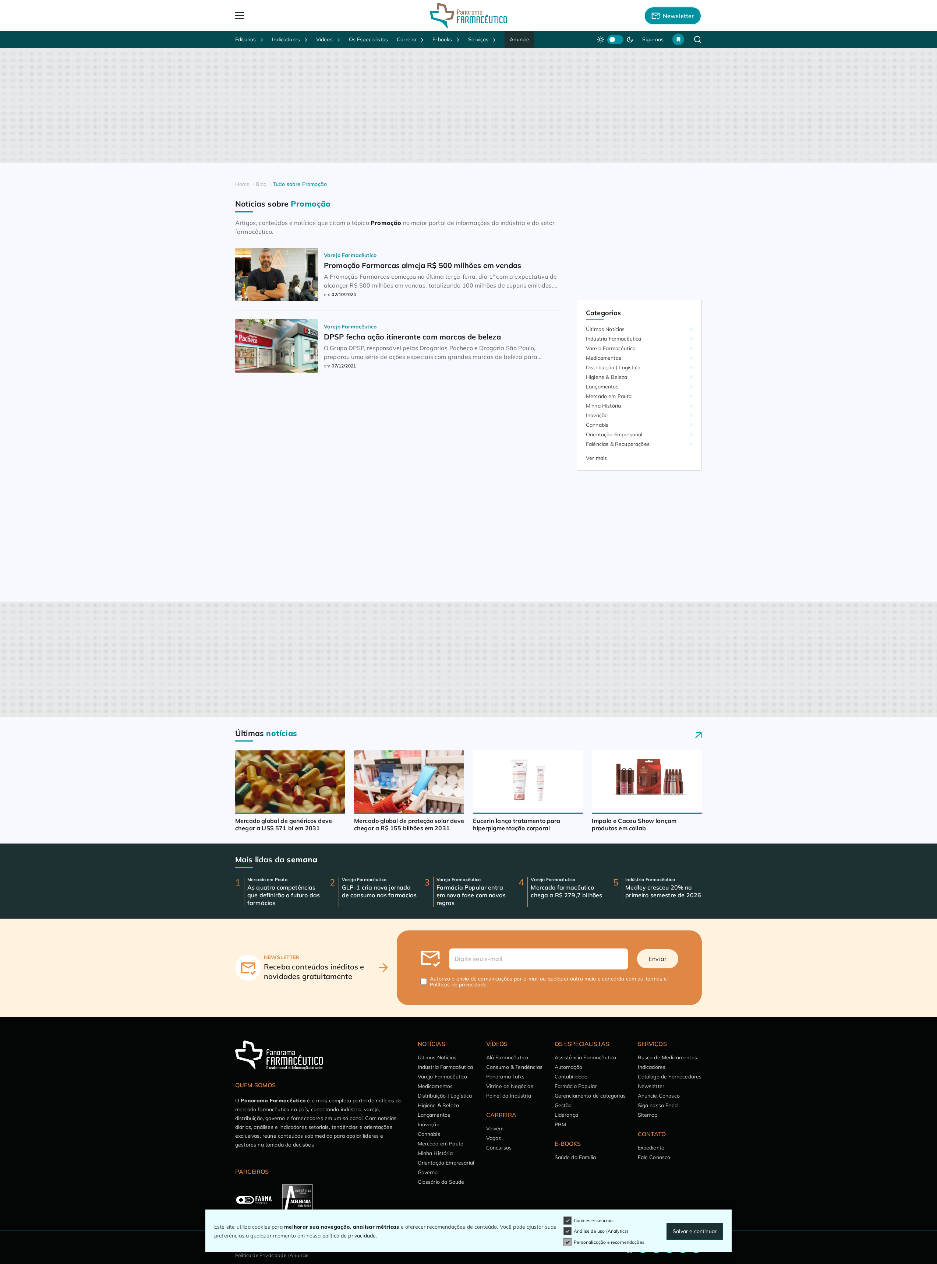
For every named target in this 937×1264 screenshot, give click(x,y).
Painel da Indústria (508, 1095)
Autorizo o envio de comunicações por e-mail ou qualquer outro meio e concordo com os (548, 981)
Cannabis (597, 425)
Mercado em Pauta (609, 396)
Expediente (651, 1147)
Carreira (406, 39)
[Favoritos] (678, 39)
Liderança (566, 1115)
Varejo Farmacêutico (611, 348)
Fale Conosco (654, 1157)
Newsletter (651, 1086)
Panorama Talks (505, 1076)
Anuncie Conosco (659, 1095)
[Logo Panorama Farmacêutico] (468, 15)
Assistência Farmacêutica (585, 1057)
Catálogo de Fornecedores (670, 1076)
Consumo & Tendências (514, 1067)
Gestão (563, 1105)
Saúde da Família (575, 1157)
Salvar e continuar (695, 1231)
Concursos (499, 1147)
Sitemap (648, 1115)
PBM (560, 1124)
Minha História (603, 405)
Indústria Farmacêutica (613, 338)
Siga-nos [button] (653, 39)
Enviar (657, 958)
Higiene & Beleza (606, 377)
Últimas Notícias (605, 329)
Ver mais (596, 458)
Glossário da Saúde (441, 1182)
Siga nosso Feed (658, 1105)
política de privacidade (349, 1235)
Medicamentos (603, 358)
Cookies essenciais (594, 1220)
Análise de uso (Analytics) (601, 1231)
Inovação (597, 415)
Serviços (478, 39)
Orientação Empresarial (614, 434)
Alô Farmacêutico (507, 1057)
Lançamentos (602, 386)
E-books (442, 39)
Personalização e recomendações (609, 1242)
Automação (568, 1067)
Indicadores (286, 39)
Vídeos (324, 39)
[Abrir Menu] (282, 15)
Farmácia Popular (576, 1086)
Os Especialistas (368, 39)
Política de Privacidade (260, 1255)
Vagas (493, 1138)
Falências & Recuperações (618, 444)
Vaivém (495, 1128)
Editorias (245, 39)
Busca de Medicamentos (667, 1057)
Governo (428, 1172)
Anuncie (519, 39)
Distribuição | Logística (613, 367)
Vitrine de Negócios (509, 1086)
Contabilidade (571, 1076)
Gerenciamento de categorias (590, 1095)
